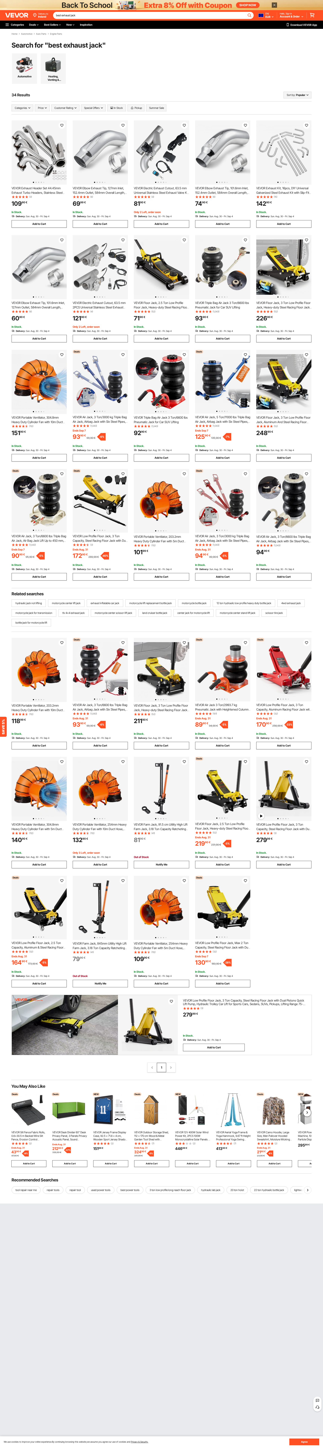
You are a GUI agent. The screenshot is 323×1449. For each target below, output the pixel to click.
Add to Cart (39, 223)
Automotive (26, 34)
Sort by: (291, 95)
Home (14, 34)
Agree (304, 1441)
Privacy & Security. (139, 1441)
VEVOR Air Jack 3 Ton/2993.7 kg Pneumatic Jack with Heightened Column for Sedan (222, 709)
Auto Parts (41, 34)
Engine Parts (56, 34)
